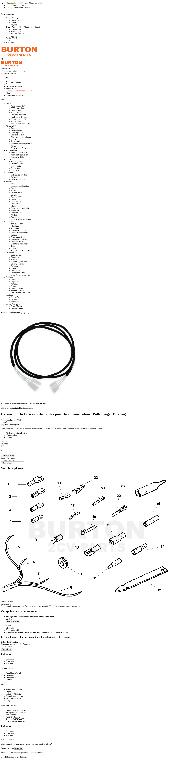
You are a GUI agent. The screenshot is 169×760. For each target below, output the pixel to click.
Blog (8, 93)
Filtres (13, 139)
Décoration (15, 217)
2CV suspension (17, 108)
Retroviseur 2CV (17, 193)
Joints (13, 128)
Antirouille (15, 284)
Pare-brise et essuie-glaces (21, 208)
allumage (90, 429)
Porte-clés (15, 297)
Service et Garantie (13, 698)
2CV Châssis (16, 121)
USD (13, 40)
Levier (13, 248)
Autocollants (16, 213)
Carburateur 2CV (17, 135)
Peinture (14, 286)
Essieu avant (16, 110)
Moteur (14, 146)
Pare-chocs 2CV (17, 201)
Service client (11, 43)
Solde (8, 84)
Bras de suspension (18, 115)
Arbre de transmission (19, 155)
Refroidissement (17, 130)
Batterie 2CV (16, 255)
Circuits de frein (17, 164)
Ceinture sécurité (17, 242)
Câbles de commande (19, 233)
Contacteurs (15, 257)
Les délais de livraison (14, 696)
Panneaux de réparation (20, 186)
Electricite (10, 628)
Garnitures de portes (19, 230)
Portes (13, 190)
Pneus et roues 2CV (18, 119)
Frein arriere (15, 170)
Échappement (16, 141)
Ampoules (15, 266)
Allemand (15, 23)
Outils (13, 279)
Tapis (13, 246)
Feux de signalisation (19, 262)
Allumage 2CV (17, 133)
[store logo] (19, 57)
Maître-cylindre (17, 161)
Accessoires (15, 270)
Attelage (14, 215)
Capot (13, 188)
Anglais (14, 25)
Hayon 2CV (16, 199)
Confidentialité (11, 677)
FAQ (8, 701)
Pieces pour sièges (18, 237)
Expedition (10, 692)
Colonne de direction (19, 175)
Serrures (14, 195)
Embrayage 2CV (17, 157)
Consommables (17, 288)
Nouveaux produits (13, 82)
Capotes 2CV (16, 197)
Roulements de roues (19, 117)
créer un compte (77, 606)
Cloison (14, 206)
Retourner (10, 675)
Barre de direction (18, 179)
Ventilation (15, 228)
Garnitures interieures (19, 244)
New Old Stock (17, 308)
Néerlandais (15, 20)
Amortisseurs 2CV (18, 106)
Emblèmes (15, 210)
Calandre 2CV (16, 204)
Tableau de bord (17, 224)
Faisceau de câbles (18, 273)
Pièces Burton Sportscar (15, 95)
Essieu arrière (16, 112)
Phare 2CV (15, 259)
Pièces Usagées (17, 306)
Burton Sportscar (12, 89)
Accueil (9, 626)
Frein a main (16, 166)
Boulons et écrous (18, 290)
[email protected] (18, 721)
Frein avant (15, 168)
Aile (12, 184)
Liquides (14, 282)
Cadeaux (14, 299)
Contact (9, 680)
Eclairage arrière (17, 264)
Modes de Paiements (14, 689)
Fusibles (14, 268)
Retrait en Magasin (13, 694)
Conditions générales (14, 673)
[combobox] (12, 71)
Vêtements (15, 302)
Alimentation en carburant (21, 137)
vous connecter (62, 606)
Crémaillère (15, 177)
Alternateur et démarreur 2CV (22, 144)
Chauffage (15, 226)
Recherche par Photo (14, 86)
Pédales (14, 235)
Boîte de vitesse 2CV (19, 153)
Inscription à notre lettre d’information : (16, 644)
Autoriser (18, 748)
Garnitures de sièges (19, 239)
